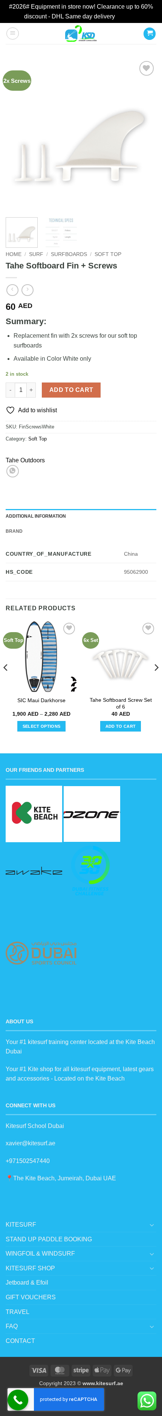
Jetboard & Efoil (27, 1282)
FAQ (12, 1326)
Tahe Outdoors (25, 460)
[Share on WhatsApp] (12, 471)
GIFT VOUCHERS (31, 1297)
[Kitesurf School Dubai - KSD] (81, 33)
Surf (36, 254)
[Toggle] (151, 1224)
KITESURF (21, 1224)
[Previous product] (27, 290)
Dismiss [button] (127, 16)
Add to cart (71, 390)
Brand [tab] (14, 531)
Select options (42, 726)
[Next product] (12, 290)
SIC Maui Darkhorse (41, 700)
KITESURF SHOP (30, 1268)
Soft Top (108, 254)
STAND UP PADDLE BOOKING (49, 1239)
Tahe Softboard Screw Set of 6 (121, 703)
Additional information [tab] (36, 516)
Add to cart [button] (120, 726)
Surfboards (69, 254)
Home (13, 254)
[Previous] (18, 134)
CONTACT (20, 1341)
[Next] (144, 134)
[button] (12, 33)
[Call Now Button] (18, 1400)
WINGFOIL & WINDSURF (40, 1253)
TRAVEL (17, 1312)
